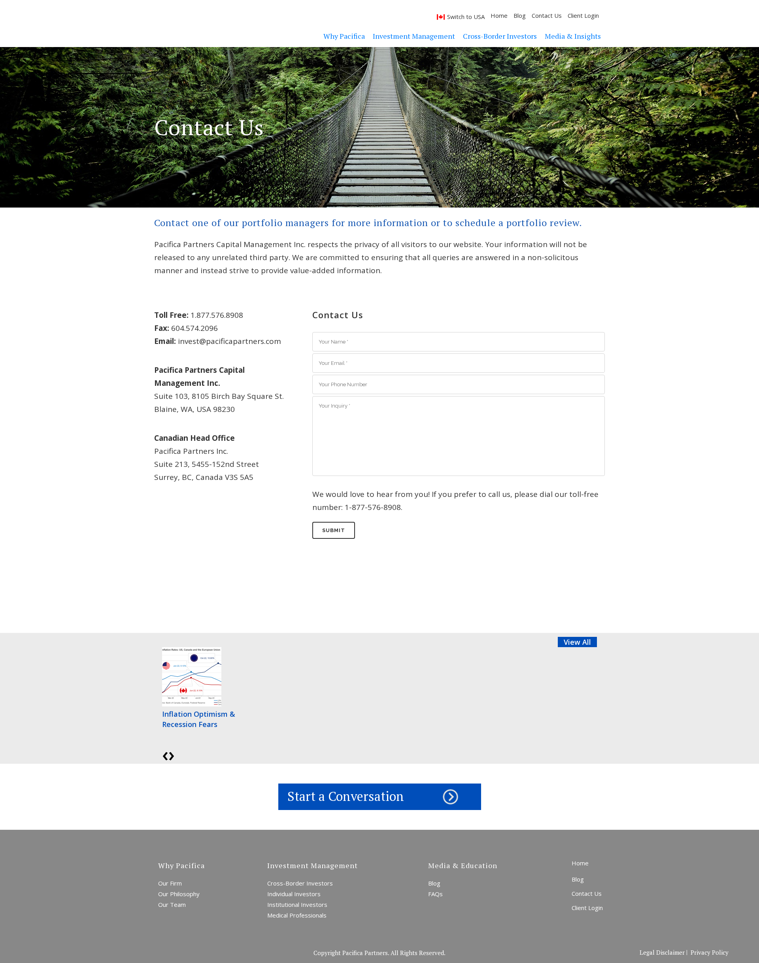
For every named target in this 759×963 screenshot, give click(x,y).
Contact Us (547, 15)
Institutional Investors (297, 904)
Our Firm (170, 883)
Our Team (172, 904)
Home (499, 15)
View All (577, 642)
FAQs (435, 894)
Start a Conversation (345, 796)
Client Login (583, 15)
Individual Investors (294, 894)
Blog (520, 15)
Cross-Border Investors (300, 883)
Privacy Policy (710, 952)
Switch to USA (466, 17)
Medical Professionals (297, 915)
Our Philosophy (179, 894)
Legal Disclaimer (662, 952)
